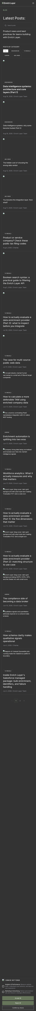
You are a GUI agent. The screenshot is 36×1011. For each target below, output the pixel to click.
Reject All (18, 1003)
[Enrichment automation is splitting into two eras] (18, 421)
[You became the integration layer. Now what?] (18, 185)
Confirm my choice (18, 1008)
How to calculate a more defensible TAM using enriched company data (16, 399)
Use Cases (17, 55)
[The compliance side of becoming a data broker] (18, 583)
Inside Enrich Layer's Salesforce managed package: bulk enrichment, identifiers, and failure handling (17, 681)
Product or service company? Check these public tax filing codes (15, 240)
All (6, 51)
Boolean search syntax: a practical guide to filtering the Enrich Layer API (16, 280)
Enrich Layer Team (20, 96)
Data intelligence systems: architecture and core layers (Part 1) (17, 89)
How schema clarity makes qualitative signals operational (17, 638)
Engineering (15, 51)
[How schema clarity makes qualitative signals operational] (18, 619)
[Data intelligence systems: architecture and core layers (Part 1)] (18, 69)
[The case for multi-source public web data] (18, 344)
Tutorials (27, 51)
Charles (15, 248)
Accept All (18, 998)
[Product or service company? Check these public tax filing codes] (18, 222)
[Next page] (24, 701)
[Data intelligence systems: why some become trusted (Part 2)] (18, 110)
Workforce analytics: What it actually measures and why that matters (18, 476)
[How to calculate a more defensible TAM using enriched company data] (18, 381)
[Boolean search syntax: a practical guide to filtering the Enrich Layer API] (18, 262)
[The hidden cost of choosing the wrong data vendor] (18, 147)
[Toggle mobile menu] (33, 3)
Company (7, 55)
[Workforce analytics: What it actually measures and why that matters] (18, 457)
